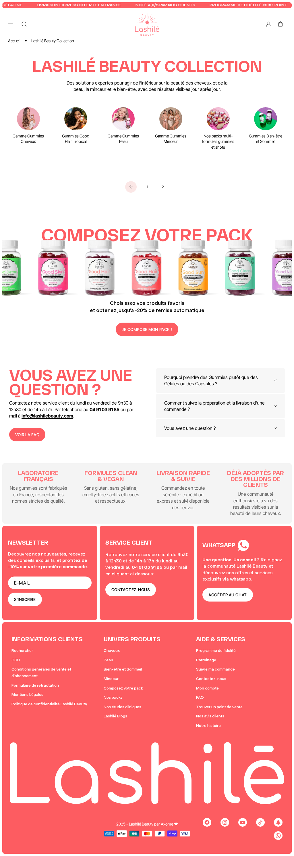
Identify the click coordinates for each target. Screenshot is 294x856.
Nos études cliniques (122, 706)
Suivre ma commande (215, 669)
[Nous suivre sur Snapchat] (278, 822)
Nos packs (113, 697)
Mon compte (207, 688)
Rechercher (22, 650)
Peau (108, 660)
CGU (15, 660)
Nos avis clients (210, 716)
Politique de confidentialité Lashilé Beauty (49, 704)
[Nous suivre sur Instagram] (224, 822)
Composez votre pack (123, 688)
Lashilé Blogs (115, 716)
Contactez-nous (211, 678)
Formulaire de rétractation (35, 685)
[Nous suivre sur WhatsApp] (278, 835)
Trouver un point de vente (219, 706)
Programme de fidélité (216, 650)
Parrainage (206, 660)
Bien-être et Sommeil (123, 669)
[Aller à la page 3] (131, 187)
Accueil (14, 40)
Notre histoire (208, 725)
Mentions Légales (27, 694)
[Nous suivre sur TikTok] (260, 822)
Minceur (111, 678)
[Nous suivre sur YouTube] (242, 822)
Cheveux (112, 650)
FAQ (200, 697)
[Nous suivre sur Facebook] (207, 822)
